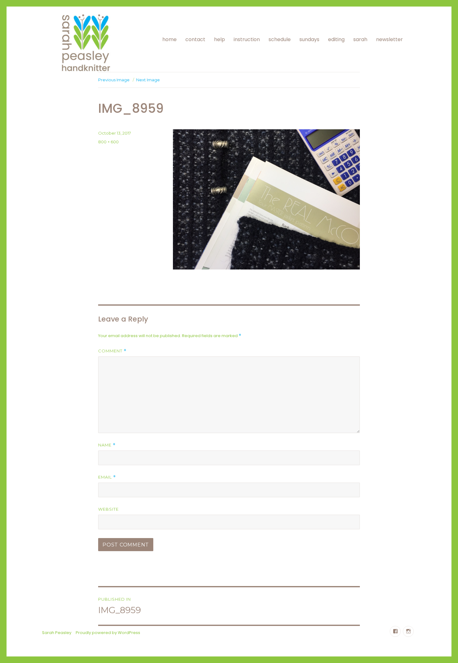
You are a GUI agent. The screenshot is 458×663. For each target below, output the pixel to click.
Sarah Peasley (56, 633)
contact (195, 39)
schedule (280, 39)
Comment (112, 351)
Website (108, 509)
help (219, 39)
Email (107, 477)
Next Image (148, 79)
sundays (309, 39)
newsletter (389, 39)
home (169, 39)
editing (336, 39)
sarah (360, 39)
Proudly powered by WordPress (108, 633)
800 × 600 (108, 141)
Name (107, 445)
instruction (247, 39)
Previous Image (114, 79)
